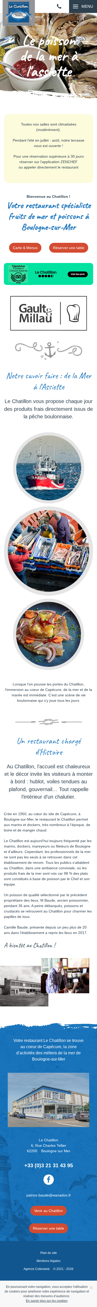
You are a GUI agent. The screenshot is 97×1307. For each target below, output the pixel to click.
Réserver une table (68, 248)
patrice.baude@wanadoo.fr (48, 1195)
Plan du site (48, 1253)
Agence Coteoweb (37, 1269)
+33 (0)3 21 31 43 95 (48, 1165)
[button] (83, 6)
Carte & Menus (25, 248)
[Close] (91, 1287)
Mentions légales (48, 1261)
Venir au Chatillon (48, 1211)
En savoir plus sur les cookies (47, 1301)
